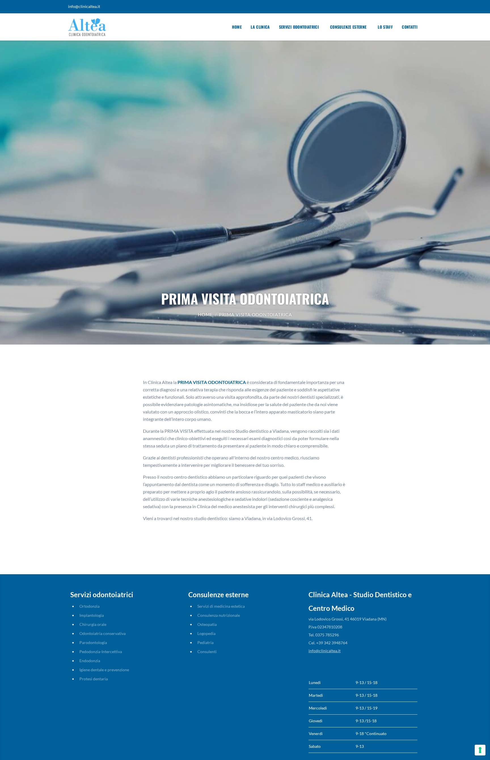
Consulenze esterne (348, 27)
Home (237, 27)
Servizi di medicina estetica (221, 606)
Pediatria (205, 642)
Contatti (409, 27)
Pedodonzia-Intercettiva (100, 651)
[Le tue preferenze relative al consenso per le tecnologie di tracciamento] (480, 750)
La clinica (260, 27)
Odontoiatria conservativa (102, 633)
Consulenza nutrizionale (218, 615)
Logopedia (206, 633)
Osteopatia (207, 624)
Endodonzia (89, 660)
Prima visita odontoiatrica (255, 314)
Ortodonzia (89, 606)
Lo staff (385, 27)
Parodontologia (93, 642)
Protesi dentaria (93, 678)
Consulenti (207, 651)
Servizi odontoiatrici (299, 27)
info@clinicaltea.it (84, 6)
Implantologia (91, 615)
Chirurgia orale (92, 624)
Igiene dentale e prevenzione (104, 669)
